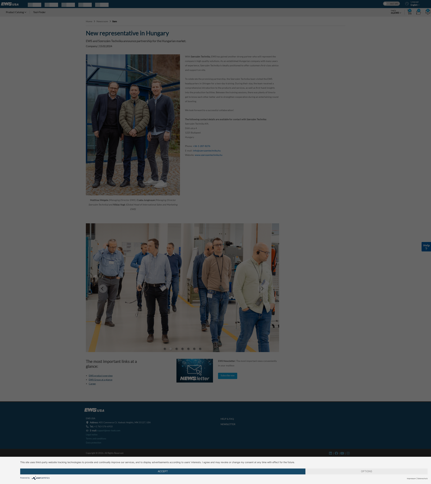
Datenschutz (422, 478)
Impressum (411, 478)
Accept (163, 471)
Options (366, 471)
